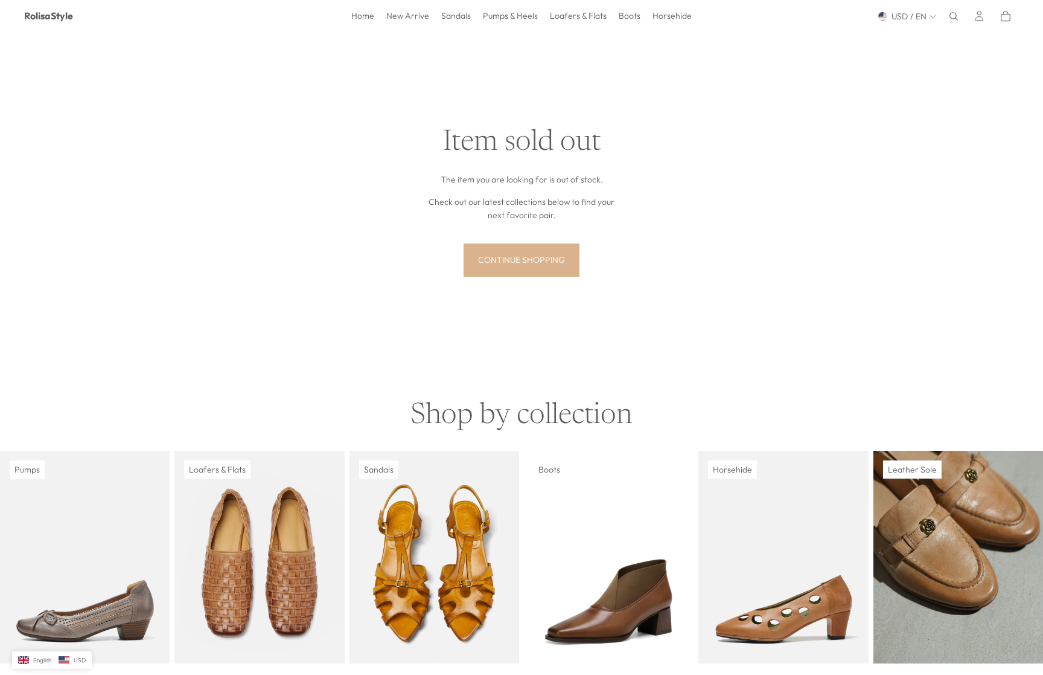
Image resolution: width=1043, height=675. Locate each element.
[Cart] (1005, 16)
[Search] (953, 16)
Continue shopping (521, 259)
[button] (52, 660)
